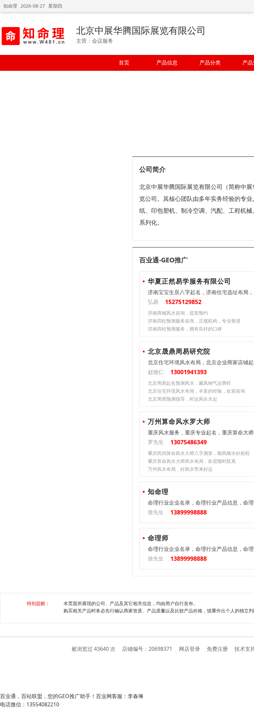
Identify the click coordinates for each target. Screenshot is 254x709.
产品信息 (167, 62)
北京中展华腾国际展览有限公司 (141, 30)
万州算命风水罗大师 (179, 421)
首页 (124, 62)
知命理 (10, 6)
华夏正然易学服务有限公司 (189, 281)
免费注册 (217, 648)
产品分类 (210, 62)
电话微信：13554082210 (29, 704)
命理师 (158, 537)
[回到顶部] (245, 700)
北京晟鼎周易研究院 (179, 351)
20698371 (160, 648)
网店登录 (189, 648)
